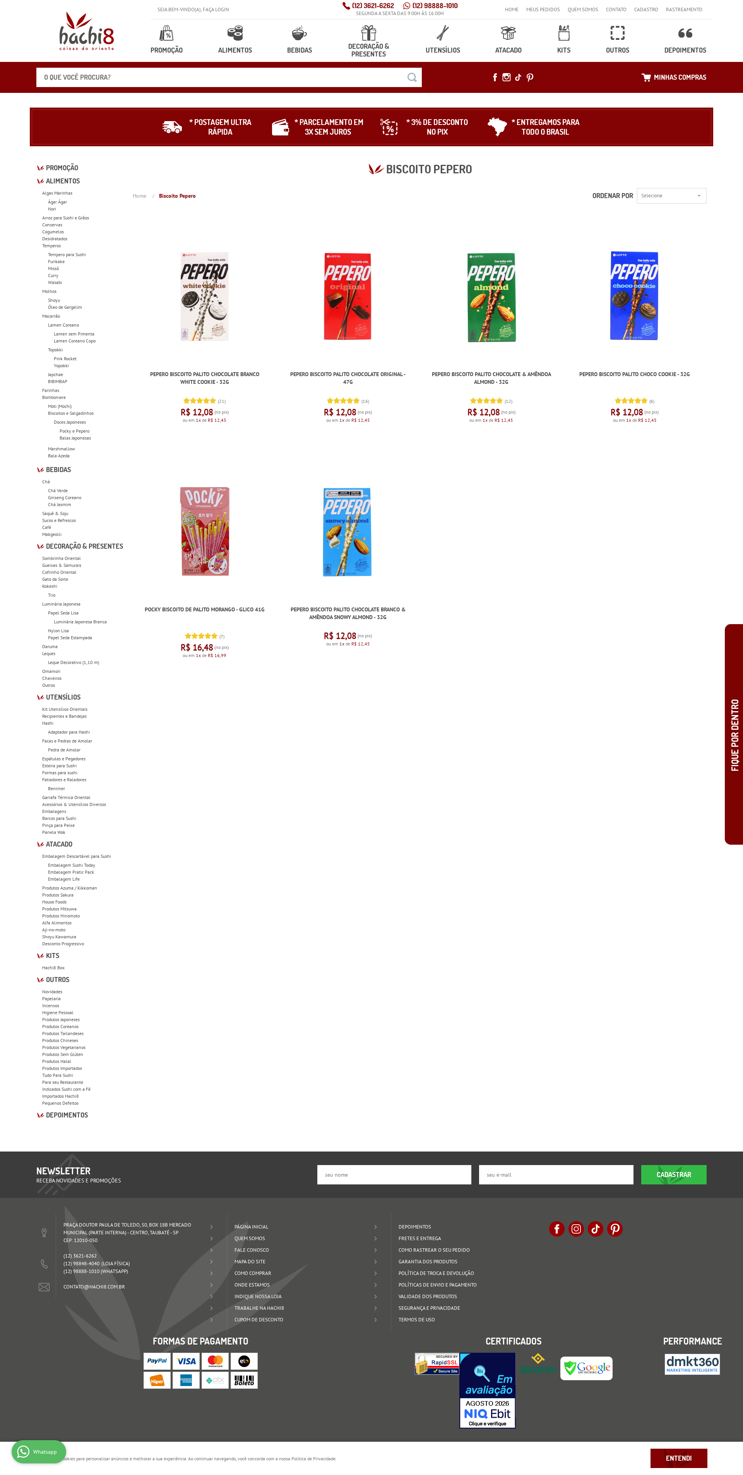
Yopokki (61, 365)
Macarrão (51, 316)
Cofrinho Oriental (59, 572)
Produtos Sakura (58, 895)
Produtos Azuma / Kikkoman (69, 888)
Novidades (52, 991)
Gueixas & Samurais (61, 565)
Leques (48, 653)
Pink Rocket (65, 358)
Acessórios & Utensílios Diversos (74, 804)
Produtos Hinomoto (61, 916)
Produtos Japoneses (61, 1019)
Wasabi (55, 282)
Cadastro (646, 9)
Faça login (216, 9)
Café (46, 527)
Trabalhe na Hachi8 (259, 1308)
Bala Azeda (59, 456)
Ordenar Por (612, 195)
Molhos (49, 291)
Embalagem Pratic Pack (71, 872)
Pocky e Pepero (74, 431)
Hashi (47, 723)
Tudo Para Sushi (57, 1075)
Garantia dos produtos (428, 1261)
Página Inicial (252, 1226)
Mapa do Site (250, 1261)
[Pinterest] (530, 77)
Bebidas (299, 50)
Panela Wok (53, 832)
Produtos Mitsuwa (59, 909)
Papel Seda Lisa (63, 613)
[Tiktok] (518, 77)
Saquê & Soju (55, 513)
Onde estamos (252, 1285)
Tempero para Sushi (67, 254)
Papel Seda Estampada (70, 637)
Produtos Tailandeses (63, 1033)
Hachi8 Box (53, 967)
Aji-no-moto (53, 930)
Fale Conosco (252, 1250)
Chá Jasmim (59, 504)
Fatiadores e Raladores (64, 779)
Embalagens (54, 811)
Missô (53, 268)
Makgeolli (52, 534)
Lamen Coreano (63, 325)
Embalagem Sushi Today (71, 865)
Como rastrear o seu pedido (434, 1250)
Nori (52, 209)
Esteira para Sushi (59, 765)
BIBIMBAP (57, 381)
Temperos (51, 245)
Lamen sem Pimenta (74, 334)
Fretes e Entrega (420, 1238)
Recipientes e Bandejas (64, 716)
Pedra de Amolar (64, 750)
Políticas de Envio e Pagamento (438, 1285)
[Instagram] (506, 77)
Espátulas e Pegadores (64, 758)
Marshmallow (61, 449)
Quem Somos (583, 9)
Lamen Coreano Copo (75, 341)
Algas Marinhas (57, 193)
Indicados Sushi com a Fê (66, 1089)
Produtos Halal (56, 1061)
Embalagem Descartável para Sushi (76, 856)
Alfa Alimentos (57, 923)
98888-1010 (435, 5)
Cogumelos (53, 231)
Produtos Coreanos (60, 1026)
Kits (563, 50)
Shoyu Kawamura (59, 936)
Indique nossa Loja (258, 1296)
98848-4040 (81, 1263)
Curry (53, 275)
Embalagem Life (64, 879)
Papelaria (51, 998)
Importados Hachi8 (60, 1096)
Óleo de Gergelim (65, 307)
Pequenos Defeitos (60, 1103)
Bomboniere (54, 397)
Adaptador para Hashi (69, 732)
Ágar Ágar (57, 202)
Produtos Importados (62, 1068)
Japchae (55, 374)
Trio (51, 595)
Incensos (50, 1005)
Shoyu (54, 300)
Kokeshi (49, 586)
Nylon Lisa (58, 630)
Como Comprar (253, 1273)
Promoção (167, 50)
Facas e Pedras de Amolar (67, 741)
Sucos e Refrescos (59, 520)
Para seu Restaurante (62, 1082)
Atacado (508, 50)
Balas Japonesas (75, 438)
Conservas (52, 225)
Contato (616, 9)
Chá (46, 481)
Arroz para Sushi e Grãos (65, 218)
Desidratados (54, 238)
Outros (617, 50)
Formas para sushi (59, 772)
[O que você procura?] (412, 77)
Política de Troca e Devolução (436, 1273)
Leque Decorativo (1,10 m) (73, 662)
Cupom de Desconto (259, 1319)
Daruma (50, 646)
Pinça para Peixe (58, 825)
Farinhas (50, 390)
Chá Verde (58, 490)
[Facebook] (495, 77)
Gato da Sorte (55, 579)
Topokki (55, 349)
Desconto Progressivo (63, 943)
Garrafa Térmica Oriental (66, 797)
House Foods (54, 902)
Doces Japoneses (70, 422)
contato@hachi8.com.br (94, 1286)
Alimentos (235, 50)
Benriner (56, 788)
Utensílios (443, 50)
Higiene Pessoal (58, 1012)
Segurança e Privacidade (429, 1308)
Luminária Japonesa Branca (80, 622)
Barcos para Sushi (59, 818)
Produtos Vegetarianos (64, 1047)
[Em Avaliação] (487, 1391)
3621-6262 (373, 5)
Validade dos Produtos (428, 1296)
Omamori (51, 671)
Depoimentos (685, 50)
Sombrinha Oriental (61, 558)
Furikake (56, 261)
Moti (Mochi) (60, 406)
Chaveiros (52, 678)
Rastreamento (684, 9)
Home (512, 9)
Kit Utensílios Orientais (64, 709)
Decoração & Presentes (368, 50)
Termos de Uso (417, 1319)
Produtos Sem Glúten (62, 1054)
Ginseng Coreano (64, 497)
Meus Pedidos (543, 9)
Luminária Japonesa (61, 604)
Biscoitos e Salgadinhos (71, 413)
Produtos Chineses (60, 1040)
